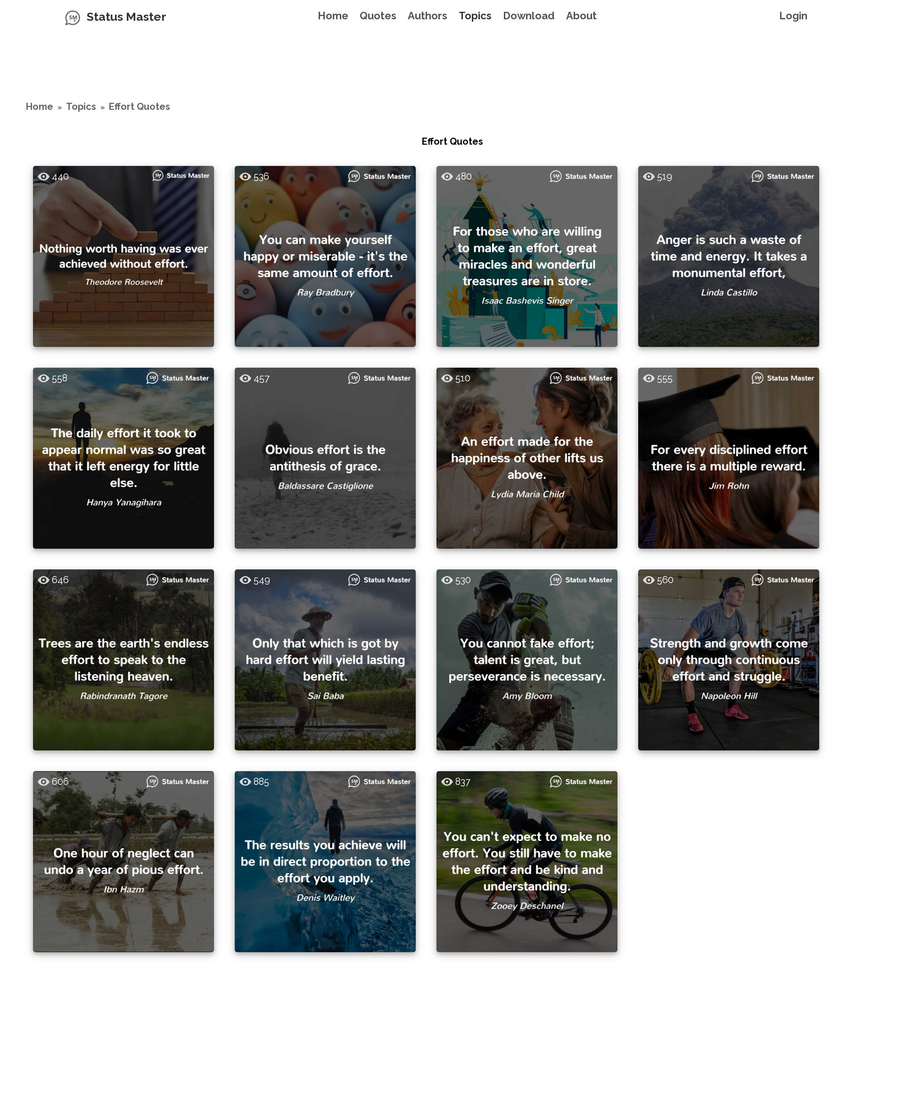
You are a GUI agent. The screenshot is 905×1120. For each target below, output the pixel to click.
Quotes (378, 15)
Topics (475, 15)
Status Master (126, 16)
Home (333, 15)
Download (529, 15)
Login (793, 15)
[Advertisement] (452, 54)
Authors (427, 15)
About (581, 15)
